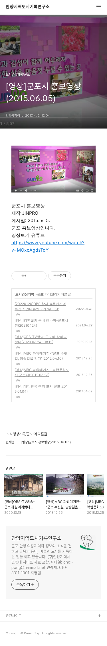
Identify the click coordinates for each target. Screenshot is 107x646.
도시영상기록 (24, 294)
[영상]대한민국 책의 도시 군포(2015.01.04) (41, 389)
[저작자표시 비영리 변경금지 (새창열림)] (78, 276)
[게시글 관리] (40, 276)
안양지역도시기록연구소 (28, 6)
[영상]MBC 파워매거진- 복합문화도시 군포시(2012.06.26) (42, 372)
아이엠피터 (14, 625)
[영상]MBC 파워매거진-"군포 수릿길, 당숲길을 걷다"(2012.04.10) (41, 356)
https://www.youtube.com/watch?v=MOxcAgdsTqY (47, 246)
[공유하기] (33, 276)
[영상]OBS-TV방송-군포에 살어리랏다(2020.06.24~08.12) (41, 339)
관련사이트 (13, 616)
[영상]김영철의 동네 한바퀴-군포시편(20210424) (41, 323)
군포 (40, 294)
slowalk (12, 634)
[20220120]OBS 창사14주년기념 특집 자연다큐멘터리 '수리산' (40, 306)
